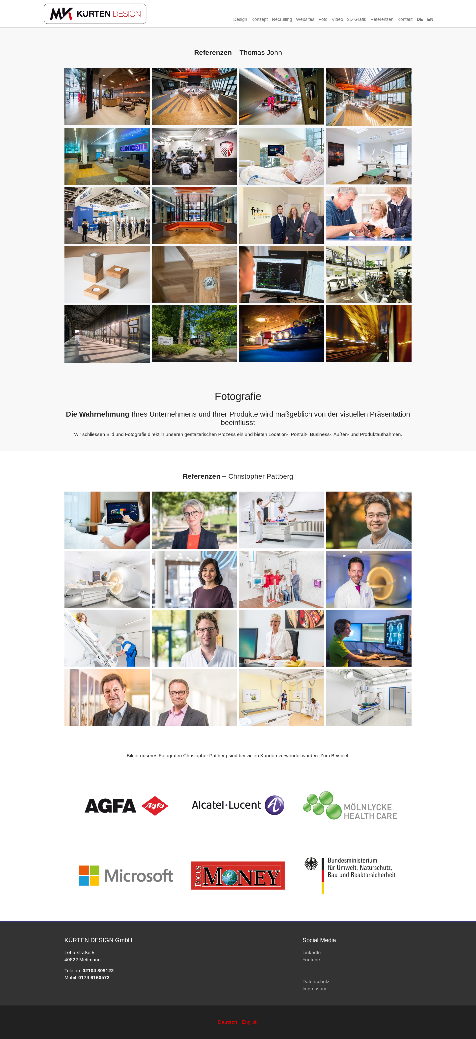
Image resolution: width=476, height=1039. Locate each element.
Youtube (311, 959)
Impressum (314, 988)
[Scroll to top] (464, 1027)
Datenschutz (315, 981)
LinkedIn (311, 952)
